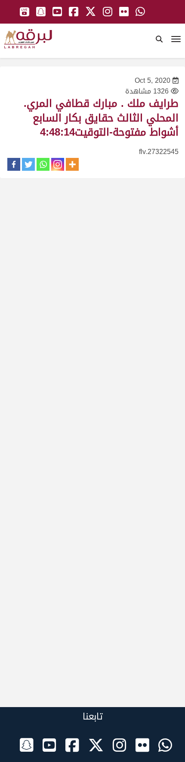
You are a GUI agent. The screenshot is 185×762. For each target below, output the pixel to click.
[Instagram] (57, 164)
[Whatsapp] (43, 164)
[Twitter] (28, 164)
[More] (72, 164)
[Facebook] (13, 164)
